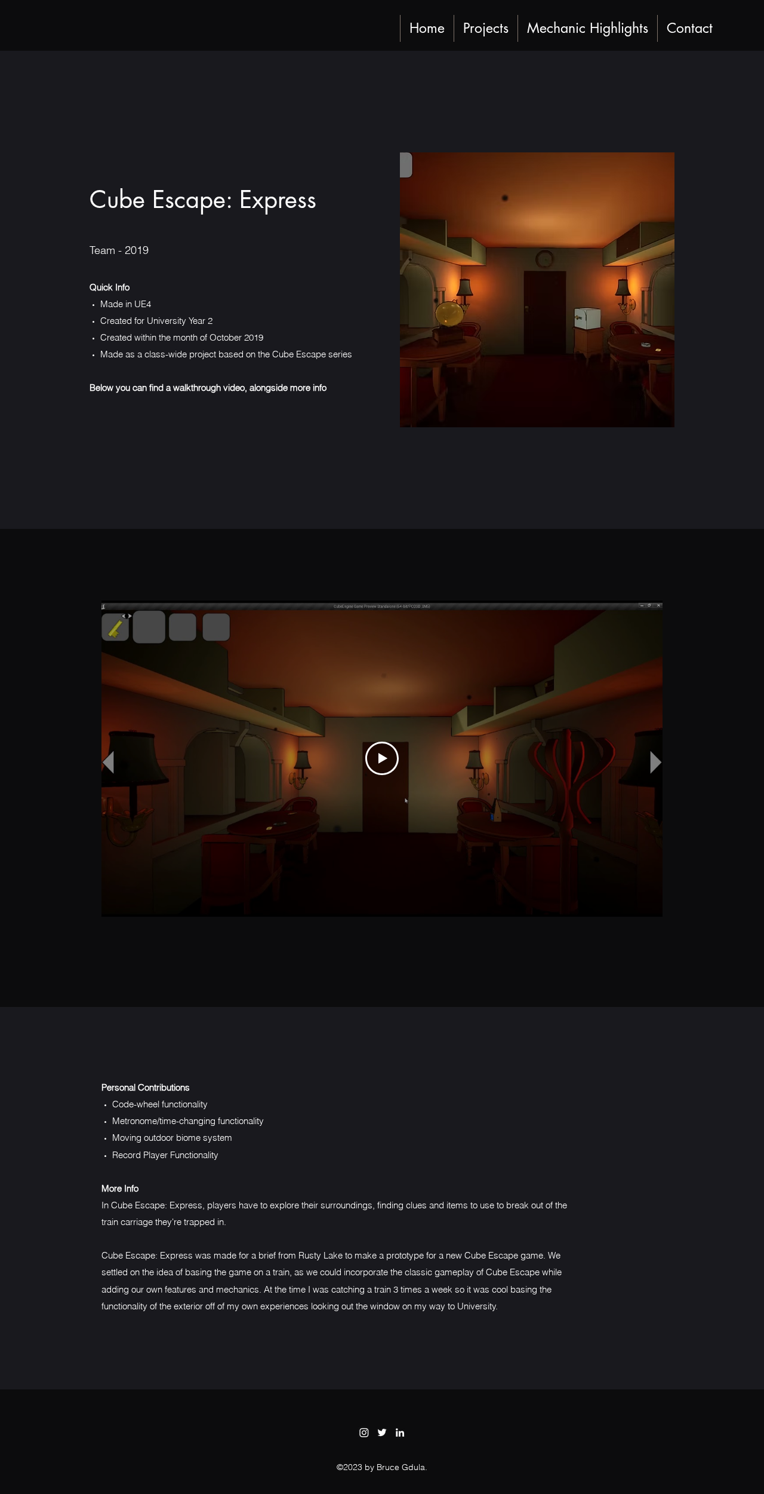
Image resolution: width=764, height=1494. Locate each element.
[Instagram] (364, 1432)
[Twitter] (382, 1432)
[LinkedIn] (400, 1432)
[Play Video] (382, 758)
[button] (485, 28)
